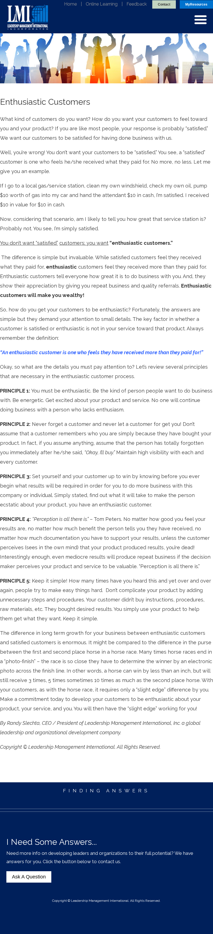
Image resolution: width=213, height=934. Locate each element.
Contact (164, 4)
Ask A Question (29, 877)
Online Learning (102, 4)
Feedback (136, 4)
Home (70, 4)
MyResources (196, 4)
